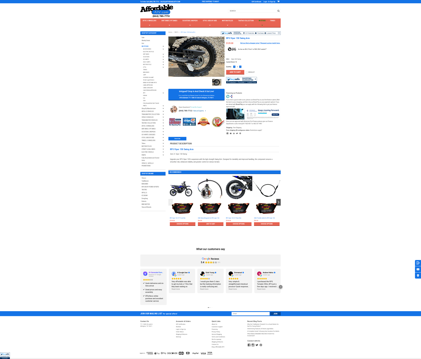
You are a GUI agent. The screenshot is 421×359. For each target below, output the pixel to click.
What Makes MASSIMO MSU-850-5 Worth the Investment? (260, 335)
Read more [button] (176, 289)
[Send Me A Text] (418, 263)
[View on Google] (174, 273)
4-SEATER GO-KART (148, 77)
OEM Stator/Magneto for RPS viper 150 (208, 218)
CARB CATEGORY (148, 88)
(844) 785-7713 (185, 111)
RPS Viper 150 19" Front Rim (178, 218)
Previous (170, 202)
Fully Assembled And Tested (151, 103)
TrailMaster (145, 181)
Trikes (143, 143)
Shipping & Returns (181, 334)
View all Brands (146, 207)
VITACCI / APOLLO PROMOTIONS (147, 164)
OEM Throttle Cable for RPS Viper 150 (264, 218)
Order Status (180, 332)
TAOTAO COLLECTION (246, 21)
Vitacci (144, 178)
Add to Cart (210, 224)
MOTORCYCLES (227, 21)
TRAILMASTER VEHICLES (150, 120)
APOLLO (144, 193)
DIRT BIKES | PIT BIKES (169, 21)
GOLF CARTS (146, 62)
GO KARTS (146, 59)
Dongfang (145, 198)
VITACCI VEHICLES (147, 117)
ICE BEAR (145, 195)
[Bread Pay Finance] (227, 96)
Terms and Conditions (218, 337)
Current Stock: (231, 62)
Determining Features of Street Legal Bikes (260, 328)
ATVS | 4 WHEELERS (149, 21)
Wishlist (178, 327)
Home (170, 32)
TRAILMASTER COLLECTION (151, 114)
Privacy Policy (216, 332)
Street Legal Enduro (148, 80)
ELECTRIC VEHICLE (148, 152)
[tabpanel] (182, 204)
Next (278, 202)
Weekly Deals (146, 40)
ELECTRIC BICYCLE (148, 51)
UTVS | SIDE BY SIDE (210, 21)
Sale (143, 37)
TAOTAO (144, 190)
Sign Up (272, 2)
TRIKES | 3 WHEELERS (148, 140)
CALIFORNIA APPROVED (149, 90)
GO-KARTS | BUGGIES (148, 135)
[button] (5, 355)
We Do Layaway (216, 339)
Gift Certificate (256, 2)
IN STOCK (262, 21)
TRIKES (272, 21)
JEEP (144, 75)
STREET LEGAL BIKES (148, 149)
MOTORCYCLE (147, 64)
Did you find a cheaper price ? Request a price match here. (260, 43)
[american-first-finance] (231, 96)
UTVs (144, 67)
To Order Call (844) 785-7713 (149, 2)
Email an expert (196, 107)
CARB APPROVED (148, 85)
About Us (214, 324)
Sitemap (178, 337)
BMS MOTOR (146, 204)
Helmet (145, 95)
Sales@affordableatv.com (170, 2)
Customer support (217, 327)
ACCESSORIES (147, 49)
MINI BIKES (146, 72)
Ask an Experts (198, 111)
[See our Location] (418, 275)
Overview (177, 138)
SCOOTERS (146, 57)
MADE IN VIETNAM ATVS (150, 82)
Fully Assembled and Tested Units (150, 159)
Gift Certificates (180, 324)
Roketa (144, 201)
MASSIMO (145, 184)
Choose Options (182, 224)
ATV (144, 93)
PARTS (145, 106)
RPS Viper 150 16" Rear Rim (233, 218)
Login (265, 2)
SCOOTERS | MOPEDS (190, 21)
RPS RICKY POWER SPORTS (150, 187)
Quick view (182, 200)
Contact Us (215, 344)
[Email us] (418, 269)
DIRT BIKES (146, 54)
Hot (143, 43)
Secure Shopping (217, 334)
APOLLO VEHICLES (148, 111)
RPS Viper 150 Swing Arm (188, 32)
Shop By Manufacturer (149, 108)
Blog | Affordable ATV (218, 347)
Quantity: (229, 67)
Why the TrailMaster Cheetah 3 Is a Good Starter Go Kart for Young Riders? (262, 325)
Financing (215, 329)
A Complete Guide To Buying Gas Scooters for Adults (263, 331)
